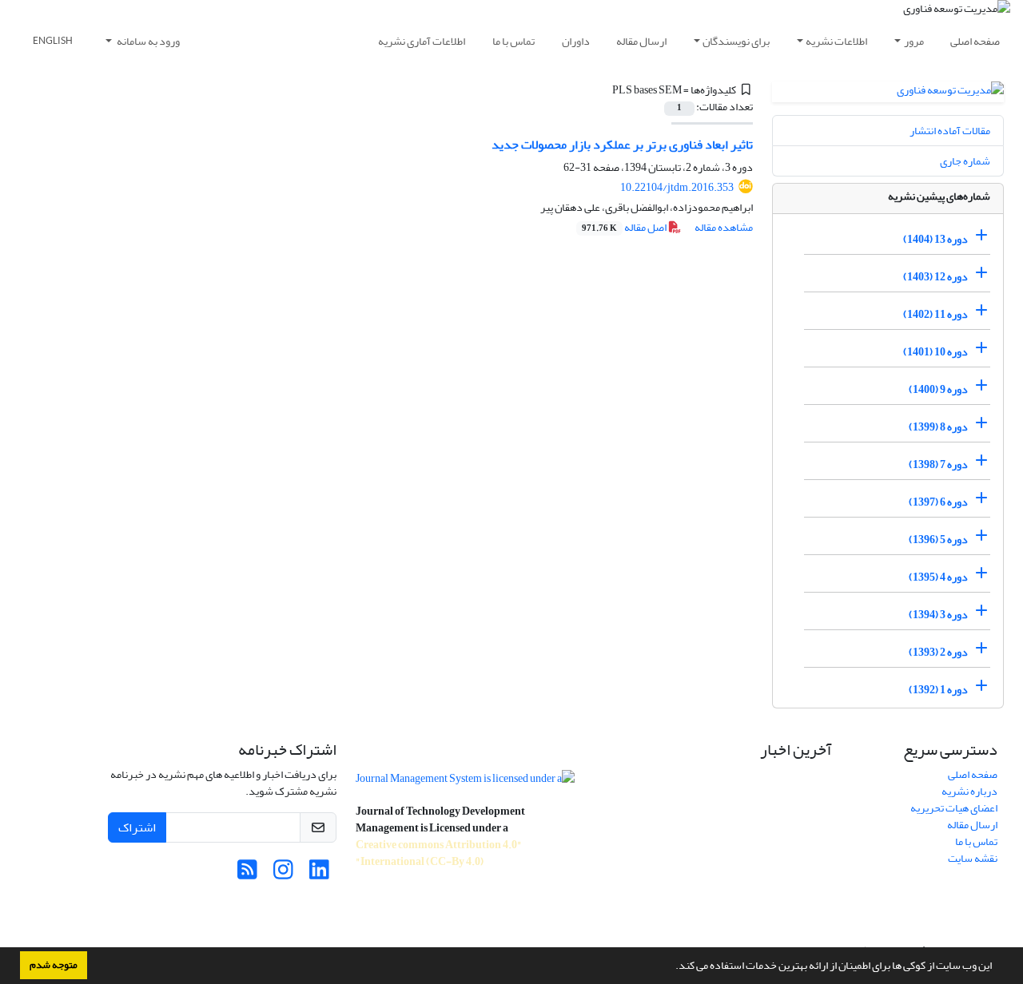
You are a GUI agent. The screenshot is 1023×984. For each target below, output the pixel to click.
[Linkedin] (319, 874)
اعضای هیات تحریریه (953, 808)
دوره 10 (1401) (935, 352)
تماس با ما (513, 41)
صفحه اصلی (975, 41)
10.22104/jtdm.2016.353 (677, 187)
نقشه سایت (972, 858)
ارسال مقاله (641, 41)
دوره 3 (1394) (938, 614)
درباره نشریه (969, 791)
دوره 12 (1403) (935, 277)
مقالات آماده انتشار (950, 130)
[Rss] (247, 874)
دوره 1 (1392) (938, 689)
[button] (671, 967)
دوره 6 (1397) (938, 502)
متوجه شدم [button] (54, 964)
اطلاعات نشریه (836, 41)
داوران (576, 41)
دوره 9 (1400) (938, 389)
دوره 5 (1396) (938, 539)
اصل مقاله (625, 227)
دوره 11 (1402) (935, 314)
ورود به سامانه (147, 41)
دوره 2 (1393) (938, 652)
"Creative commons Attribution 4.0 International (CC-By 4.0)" (439, 853)
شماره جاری (965, 161)
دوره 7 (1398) (938, 464)
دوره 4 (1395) (938, 577)
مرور (914, 41)
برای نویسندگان (736, 41)
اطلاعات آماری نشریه (421, 41)
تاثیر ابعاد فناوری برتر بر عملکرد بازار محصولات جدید (622, 145)
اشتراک (137, 827)
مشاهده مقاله (724, 227)
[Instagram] (283, 874)
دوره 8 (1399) (938, 427)
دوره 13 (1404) (935, 239)
